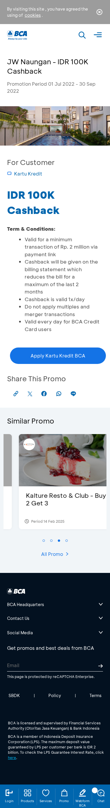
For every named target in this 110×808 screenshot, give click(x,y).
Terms (95, 695)
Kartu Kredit (28, 174)
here (12, 757)
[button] (44, 540)
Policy (54, 695)
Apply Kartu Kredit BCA (58, 355)
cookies (33, 15)
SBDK (14, 695)
